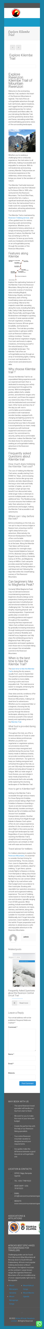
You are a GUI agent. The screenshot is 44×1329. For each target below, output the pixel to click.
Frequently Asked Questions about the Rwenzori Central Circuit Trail (21, 993)
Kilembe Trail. (16, 722)
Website (11, 1073)
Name (11, 1054)
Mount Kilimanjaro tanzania (13, 1289)
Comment (12, 1027)
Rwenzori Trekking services (18, 218)
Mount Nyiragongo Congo (13, 1300)
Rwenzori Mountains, (16, 856)
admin (26, 937)
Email (11, 1064)
